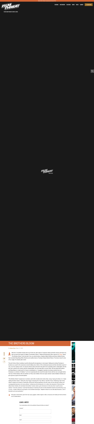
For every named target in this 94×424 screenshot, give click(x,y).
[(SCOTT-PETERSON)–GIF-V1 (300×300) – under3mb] (73, 407)
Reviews (56, 4)
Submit (81, 4)
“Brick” (61, 354)
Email (20, 419)
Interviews (62, 4)
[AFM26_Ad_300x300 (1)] (73, 386)
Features (68, 4)
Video (77, 4)
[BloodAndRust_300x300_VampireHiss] (73, 343)
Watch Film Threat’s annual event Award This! (47, 0)
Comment (21, 408)
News (73, 4)
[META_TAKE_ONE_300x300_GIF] (73, 364)
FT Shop (88, 4)
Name (20, 415)
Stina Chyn (12, 348)
